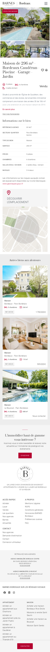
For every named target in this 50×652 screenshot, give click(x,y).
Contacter (25, 646)
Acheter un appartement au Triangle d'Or (9, 637)
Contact (6, 539)
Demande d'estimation (12, 536)
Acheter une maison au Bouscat (37, 620)
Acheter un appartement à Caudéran (9, 627)
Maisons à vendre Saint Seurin (37, 613)
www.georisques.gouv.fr (13, 184)
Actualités (7, 523)
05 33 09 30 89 (25, 565)
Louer (5, 507)
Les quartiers (8, 513)
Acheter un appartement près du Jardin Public (11, 618)
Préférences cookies (33, 519)
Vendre (5, 510)
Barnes (5, 520)
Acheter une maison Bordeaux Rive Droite (36, 607)
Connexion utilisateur (12, 542)
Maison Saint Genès (35, 625)
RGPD (27, 507)
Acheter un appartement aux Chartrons (10, 609)
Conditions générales (34, 510)
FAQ (26, 523)
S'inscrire (25, 455)
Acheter (6, 503)
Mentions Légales (32, 503)
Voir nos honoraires (11, 114)
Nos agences (8, 516)
